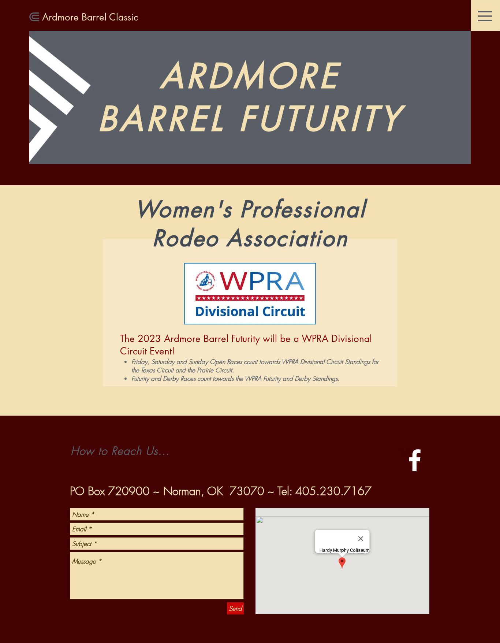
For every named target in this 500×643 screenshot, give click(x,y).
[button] (485, 16)
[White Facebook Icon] (414, 460)
